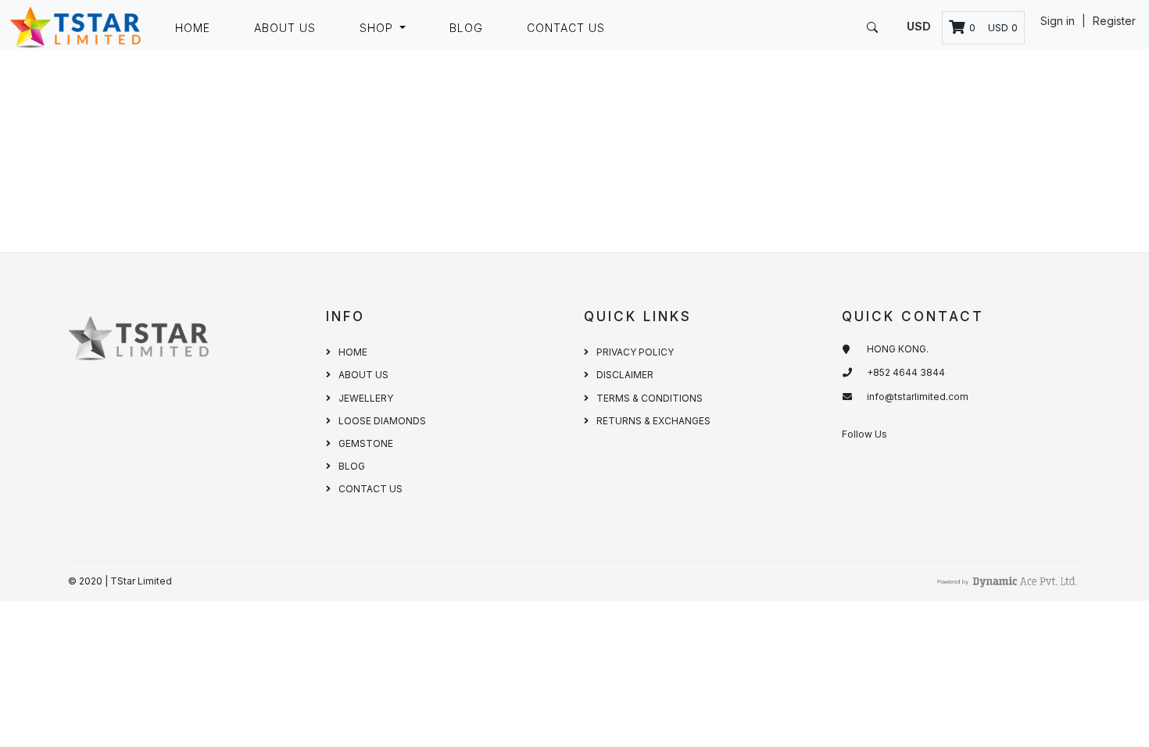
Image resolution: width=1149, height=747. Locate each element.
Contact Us (566, 27)
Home (192, 27)
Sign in (1059, 20)
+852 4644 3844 (906, 372)
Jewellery (365, 398)
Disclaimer (624, 375)
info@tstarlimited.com (917, 396)
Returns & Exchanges (653, 421)
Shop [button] (378, 27)
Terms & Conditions (649, 398)
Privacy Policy (635, 352)
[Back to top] (1102, 700)
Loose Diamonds (382, 421)
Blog (466, 27)
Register (1114, 20)
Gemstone (365, 443)
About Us (285, 27)
